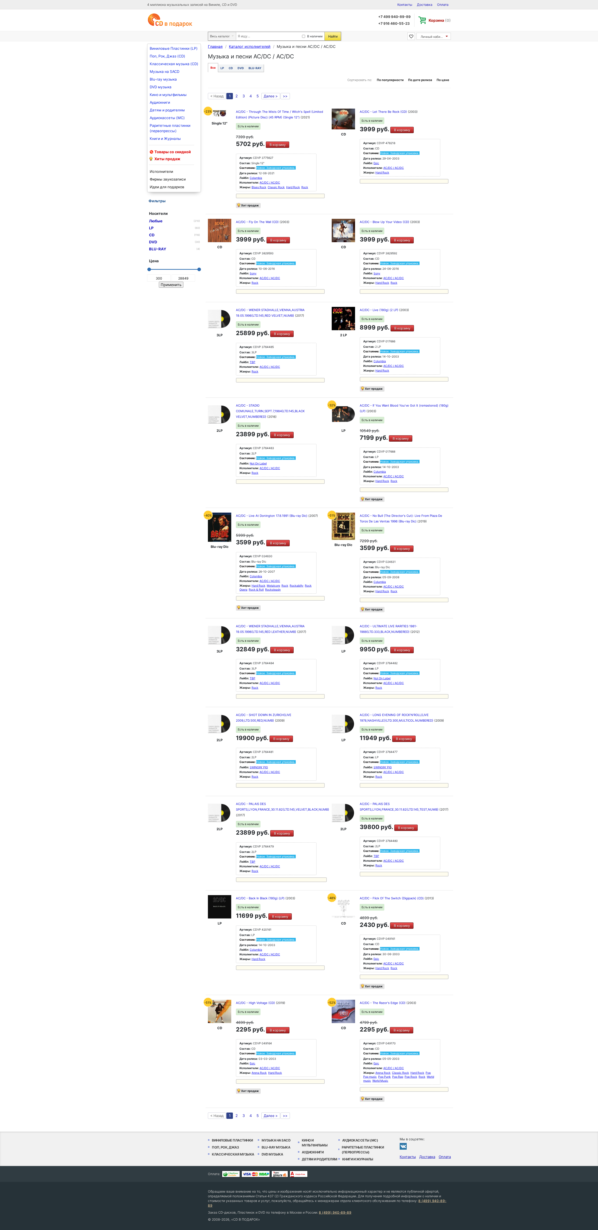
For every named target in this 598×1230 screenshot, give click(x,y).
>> (285, 96)
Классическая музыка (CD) (174, 64)
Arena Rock (259, 1072)
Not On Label (258, 463)
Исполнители (161, 171)
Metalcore (273, 585)
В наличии (315, 36)
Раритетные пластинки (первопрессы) (170, 128)
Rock (304, 187)
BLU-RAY (255, 68)
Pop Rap (397, 1076)
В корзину (278, 145)
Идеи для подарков (167, 187)
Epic (376, 163)
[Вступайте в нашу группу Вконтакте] (403, 1146)
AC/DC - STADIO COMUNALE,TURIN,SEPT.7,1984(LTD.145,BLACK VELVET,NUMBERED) (270, 411)
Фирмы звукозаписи (168, 179)
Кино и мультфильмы (168, 94)
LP (222, 68)
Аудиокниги (160, 102)
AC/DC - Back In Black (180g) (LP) (260, 898)
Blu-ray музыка (163, 79)
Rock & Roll (256, 589)
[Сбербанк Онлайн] (231, 1174)
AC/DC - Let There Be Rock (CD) (384, 111)
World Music (380, 1080)
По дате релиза (420, 80)
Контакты (404, 5)
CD (231, 68)
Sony (253, 273)
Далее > (271, 96)
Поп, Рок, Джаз (225, 1147)
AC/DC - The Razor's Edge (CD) (383, 1003)
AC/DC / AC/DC (270, 182)
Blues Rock (259, 187)
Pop (428, 1072)
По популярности (390, 80)
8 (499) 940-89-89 (335, 1212)
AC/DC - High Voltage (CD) (256, 1003)
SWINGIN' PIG (259, 767)
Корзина (440, 20)
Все (213, 67)
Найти (333, 36)
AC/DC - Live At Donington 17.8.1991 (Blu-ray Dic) (272, 516)
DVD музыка (160, 87)
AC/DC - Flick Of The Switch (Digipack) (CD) (392, 898)
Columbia (256, 178)
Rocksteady (273, 589)
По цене (443, 80)
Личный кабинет (433, 37)
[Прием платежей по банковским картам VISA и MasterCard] (256, 1174)
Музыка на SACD (164, 71)
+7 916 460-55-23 (394, 23)
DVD (241, 68)
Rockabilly (296, 585)
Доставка (424, 5)
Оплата (442, 5)
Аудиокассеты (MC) (167, 118)
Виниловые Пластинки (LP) (174, 48)
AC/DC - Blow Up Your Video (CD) (385, 222)
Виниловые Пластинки (232, 1140)
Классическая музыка (233, 1154)
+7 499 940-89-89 (394, 16)
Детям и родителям (167, 110)
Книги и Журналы (165, 138)
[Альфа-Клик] (299, 1174)
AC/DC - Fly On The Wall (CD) (258, 222)
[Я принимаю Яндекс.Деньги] (279, 1174)
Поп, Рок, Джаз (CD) (167, 56)
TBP (252, 362)
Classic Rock (276, 187)
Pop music (370, 1076)
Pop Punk (384, 1076)
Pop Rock (411, 1076)
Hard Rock (293, 187)
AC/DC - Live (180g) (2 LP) (379, 310)
